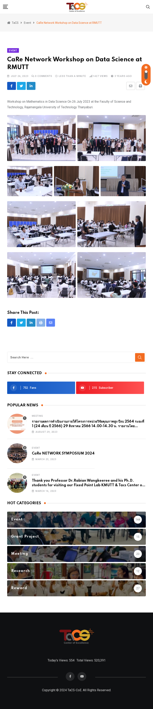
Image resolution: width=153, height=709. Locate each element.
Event (36, 447)
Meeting (37, 416)
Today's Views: (58, 660)
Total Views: (85, 660)
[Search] (148, 7)
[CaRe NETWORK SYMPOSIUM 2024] (17, 453)
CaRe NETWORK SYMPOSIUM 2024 (63, 453)
